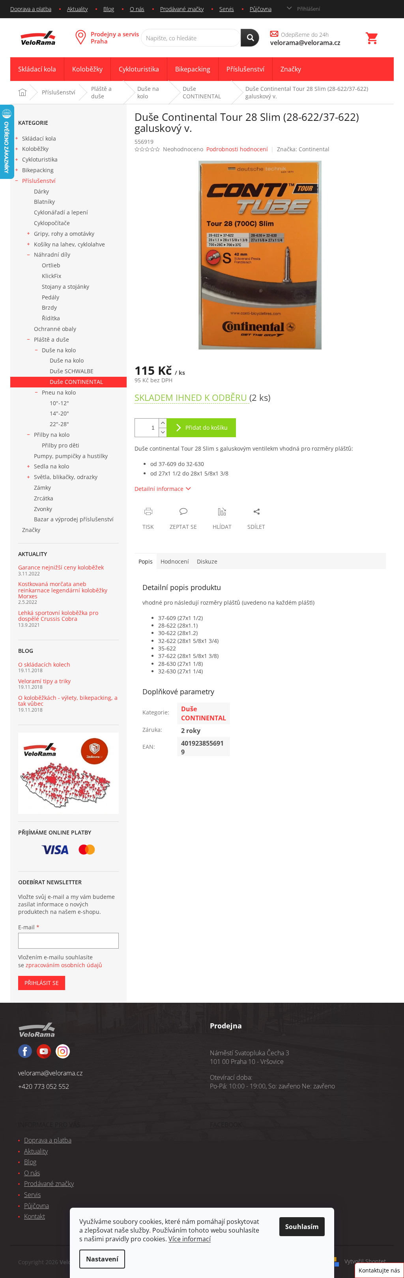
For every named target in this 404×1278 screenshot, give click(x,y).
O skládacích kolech (44, 664)
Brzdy (49, 307)
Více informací (189, 1239)
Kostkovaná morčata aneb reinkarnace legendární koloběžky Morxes (62, 590)
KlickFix (51, 276)
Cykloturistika (40, 159)
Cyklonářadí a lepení (61, 212)
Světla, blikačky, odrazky (65, 477)
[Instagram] (44, 1055)
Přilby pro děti (60, 445)
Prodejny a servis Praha (115, 37)
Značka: (303, 149)
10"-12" (59, 403)
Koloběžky (35, 148)
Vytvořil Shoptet (365, 1261)
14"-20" (59, 413)
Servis (226, 9)
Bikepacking (38, 170)
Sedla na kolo (51, 466)
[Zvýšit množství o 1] (162, 423)
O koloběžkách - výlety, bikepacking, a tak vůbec (68, 701)
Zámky (42, 487)
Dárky (41, 191)
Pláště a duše (51, 339)
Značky (31, 530)
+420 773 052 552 (43, 1086)
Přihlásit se (41, 983)
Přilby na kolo (51, 434)
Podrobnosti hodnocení (237, 149)
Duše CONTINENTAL (76, 381)
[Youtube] (63, 1055)
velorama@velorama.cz (50, 1073)
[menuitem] (37, 69)
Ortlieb (51, 265)
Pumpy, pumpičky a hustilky (71, 456)
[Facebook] (25, 1054)
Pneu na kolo (59, 392)
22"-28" (59, 424)
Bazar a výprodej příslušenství (74, 519)
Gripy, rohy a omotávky (64, 233)
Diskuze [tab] (207, 561)
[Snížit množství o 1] (162, 432)
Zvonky (43, 509)
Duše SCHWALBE (72, 371)
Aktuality (77, 9)
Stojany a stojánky (65, 286)
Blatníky (44, 201)
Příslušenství (39, 180)
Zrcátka (43, 498)
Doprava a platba (30, 9)
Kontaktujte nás (379, 1270)
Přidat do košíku (206, 427)
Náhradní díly (52, 254)
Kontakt (34, 1216)
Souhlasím (302, 1226)
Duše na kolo (59, 350)
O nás (137, 9)
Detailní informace (159, 488)
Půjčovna (260, 9)
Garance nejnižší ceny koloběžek (61, 567)
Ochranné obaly (55, 329)
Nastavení (102, 1259)
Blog (108, 9)
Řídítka (51, 318)
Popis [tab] (145, 561)
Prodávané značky (182, 9)
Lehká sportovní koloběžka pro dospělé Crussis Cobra (58, 616)
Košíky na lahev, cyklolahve (69, 244)
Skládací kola (39, 138)
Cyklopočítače (52, 223)
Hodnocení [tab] (175, 561)
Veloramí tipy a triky (44, 681)
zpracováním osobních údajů (64, 965)
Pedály (50, 297)
